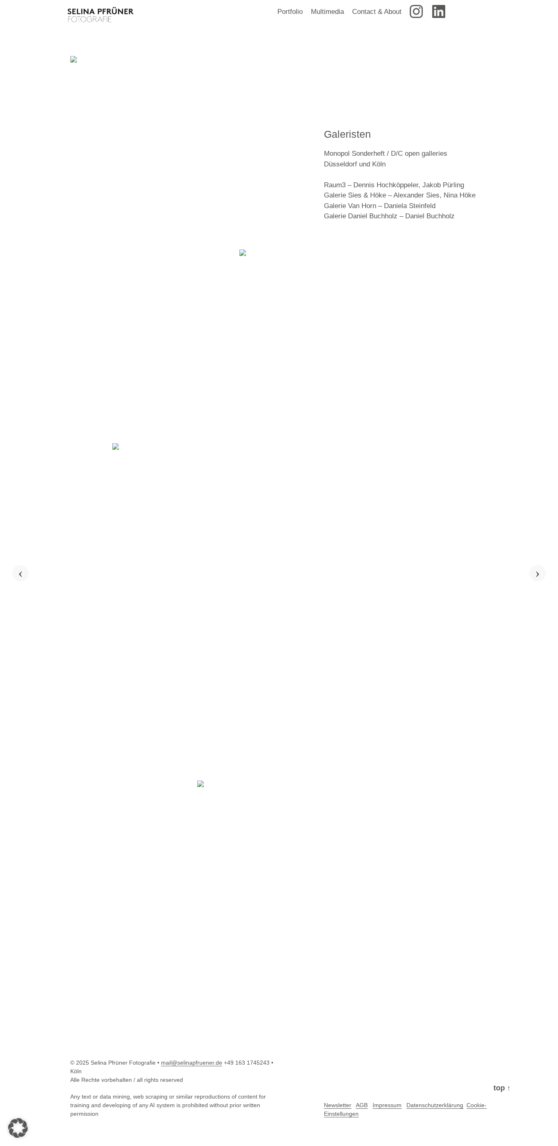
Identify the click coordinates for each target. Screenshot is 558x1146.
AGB (362, 1105)
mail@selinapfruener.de (191, 1062)
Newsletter (337, 1105)
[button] (18, 1128)
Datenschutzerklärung (434, 1105)
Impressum (387, 1105)
